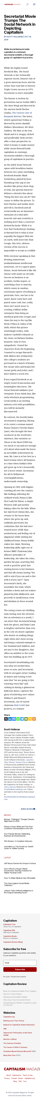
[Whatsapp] (18, 719)
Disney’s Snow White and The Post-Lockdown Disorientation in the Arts (18, 827)
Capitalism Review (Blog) (13, 942)
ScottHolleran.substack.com (15, 789)
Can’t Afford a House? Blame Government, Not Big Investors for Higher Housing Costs (18, 871)
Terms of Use (27, 1075)
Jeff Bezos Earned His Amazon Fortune (20, 863)
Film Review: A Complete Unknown (18, 841)
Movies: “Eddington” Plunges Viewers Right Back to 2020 (19, 820)
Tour (25, 1081)
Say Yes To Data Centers (12, 994)
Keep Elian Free (9, 1055)
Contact (14, 1078)
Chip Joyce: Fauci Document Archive (16, 1000)
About (8, 1075)
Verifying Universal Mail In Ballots (15, 997)
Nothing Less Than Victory (13, 1021)
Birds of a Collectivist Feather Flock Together (19, 991)
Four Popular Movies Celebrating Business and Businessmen (17, 835)
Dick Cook (19, 705)
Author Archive (27, 809)
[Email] (26, 719)
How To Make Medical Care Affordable (19, 878)
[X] (6, 719)
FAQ (20, 1081)
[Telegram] (22, 719)
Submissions (16, 1075)
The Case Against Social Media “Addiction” (16, 884)
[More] (34, 719)
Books (20, 1078)
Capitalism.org (9, 1017)
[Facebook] (14, 719)
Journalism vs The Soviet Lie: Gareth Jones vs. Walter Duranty (18, 847)
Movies (7, 815)
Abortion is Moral (10, 1039)
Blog (15, 1081)
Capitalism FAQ (9, 930)
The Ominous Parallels (12, 1043)
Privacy (7, 1078)
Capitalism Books (10, 936)
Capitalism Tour (9, 924)
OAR (4, 1029)
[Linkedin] (10, 719)
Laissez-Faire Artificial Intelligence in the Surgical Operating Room (18, 891)
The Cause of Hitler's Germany (15, 1047)
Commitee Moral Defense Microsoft (17, 1051)
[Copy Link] (30, 719)
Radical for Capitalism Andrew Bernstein (19, 1025)
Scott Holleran (15, 37)
